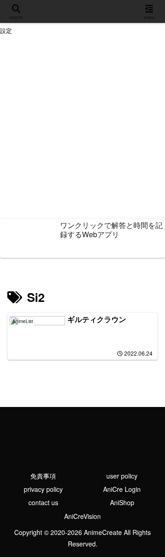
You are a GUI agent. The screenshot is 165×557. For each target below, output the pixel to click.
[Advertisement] (82, 128)
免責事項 (43, 475)
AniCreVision (82, 516)
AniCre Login (122, 489)
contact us (43, 502)
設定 (6, 31)
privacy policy (43, 489)
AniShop (122, 502)
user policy (122, 475)
